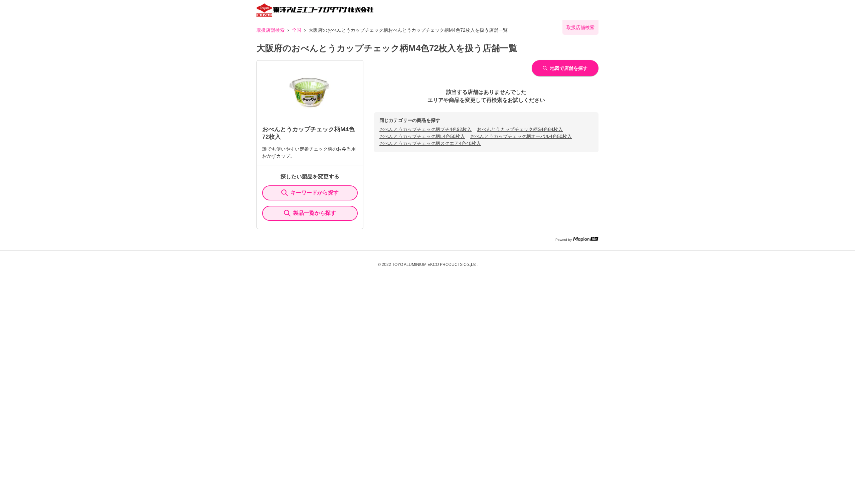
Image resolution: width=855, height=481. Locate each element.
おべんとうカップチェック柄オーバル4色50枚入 (521, 136)
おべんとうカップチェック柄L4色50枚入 (422, 136)
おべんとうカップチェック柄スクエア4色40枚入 (430, 143)
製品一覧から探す (314, 213)
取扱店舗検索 (270, 30)
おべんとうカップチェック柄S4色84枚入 (520, 129)
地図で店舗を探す (568, 68)
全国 (296, 30)
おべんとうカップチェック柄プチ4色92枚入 (425, 129)
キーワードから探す (315, 192)
